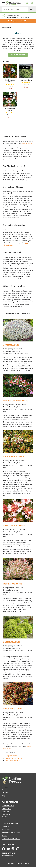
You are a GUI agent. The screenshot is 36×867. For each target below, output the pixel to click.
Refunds (4, 835)
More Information (18, 55)
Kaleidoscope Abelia (14, 456)
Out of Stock (24, 67)
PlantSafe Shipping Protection (11, 832)
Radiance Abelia (11, 642)
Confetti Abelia (11, 345)
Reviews (4, 790)
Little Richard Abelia (14, 525)
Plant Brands (6, 814)
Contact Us (5, 827)
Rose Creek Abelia (12, 708)
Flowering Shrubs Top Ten (13, 758)
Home (4, 27)
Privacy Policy (6, 829)
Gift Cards (5, 793)
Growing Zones (6, 808)
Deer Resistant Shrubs (12, 760)
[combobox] (18, 9)
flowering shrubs (26, 143)
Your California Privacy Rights (11, 838)
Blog (3, 795)
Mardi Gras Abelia (12, 583)
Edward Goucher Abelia (15, 400)
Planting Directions (8, 805)
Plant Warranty (6, 817)
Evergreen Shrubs (11, 756)
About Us (5, 787)
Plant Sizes (5, 811)
